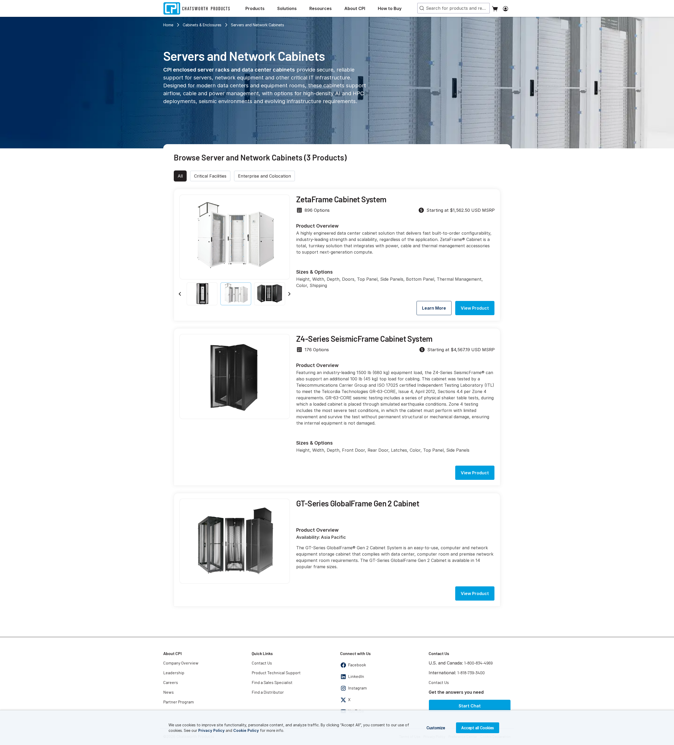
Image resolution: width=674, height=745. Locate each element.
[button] (259, 8)
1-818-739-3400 (471, 673)
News (168, 692)
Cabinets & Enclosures (202, 25)
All (180, 176)
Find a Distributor (268, 692)
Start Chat (470, 705)
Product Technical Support (276, 673)
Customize (436, 728)
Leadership (173, 673)
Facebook (357, 665)
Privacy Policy (211, 730)
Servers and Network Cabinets (257, 25)
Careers (170, 683)
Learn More (434, 308)
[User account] (505, 8)
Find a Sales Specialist (272, 683)
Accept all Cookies (477, 728)
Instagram (357, 688)
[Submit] (421, 8)
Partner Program (178, 702)
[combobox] (453, 8)
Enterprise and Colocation (264, 176)
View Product (475, 308)
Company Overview (181, 663)
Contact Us (262, 663)
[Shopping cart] (495, 8)
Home (168, 25)
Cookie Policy (246, 730)
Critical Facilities (210, 176)
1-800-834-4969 (478, 663)
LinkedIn (356, 676)
